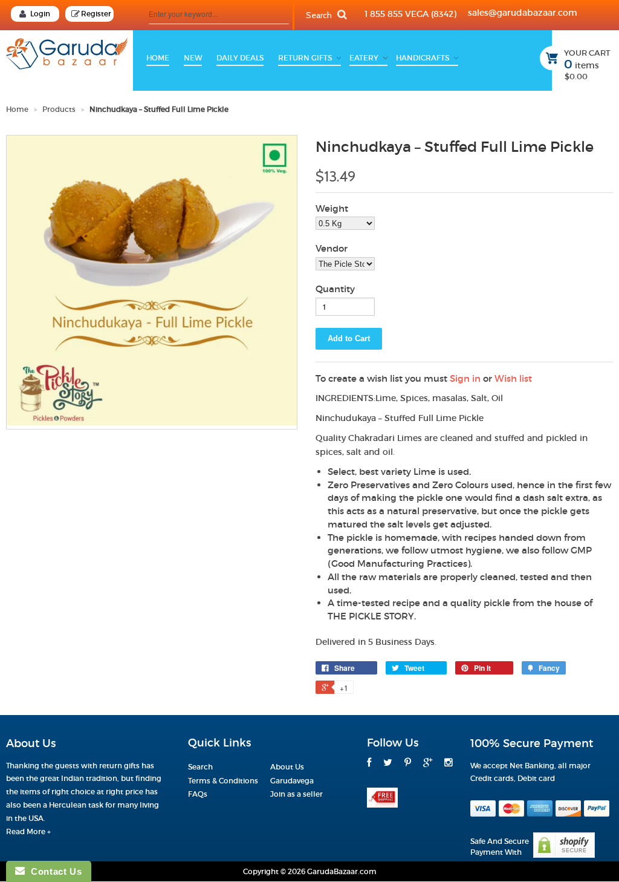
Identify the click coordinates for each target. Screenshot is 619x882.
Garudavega (292, 780)
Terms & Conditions (223, 780)
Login (40, 13)
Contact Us (53, 871)
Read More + (28, 831)
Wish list (513, 378)
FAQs (197, 794)
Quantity (335, 289)
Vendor (332, 248)
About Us (287, 766)
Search (200, 766)
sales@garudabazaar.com (522, 12)
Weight (332, 208)
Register (96, 13)
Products (59, 109)
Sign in (465, 378)
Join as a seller (296, 794)
